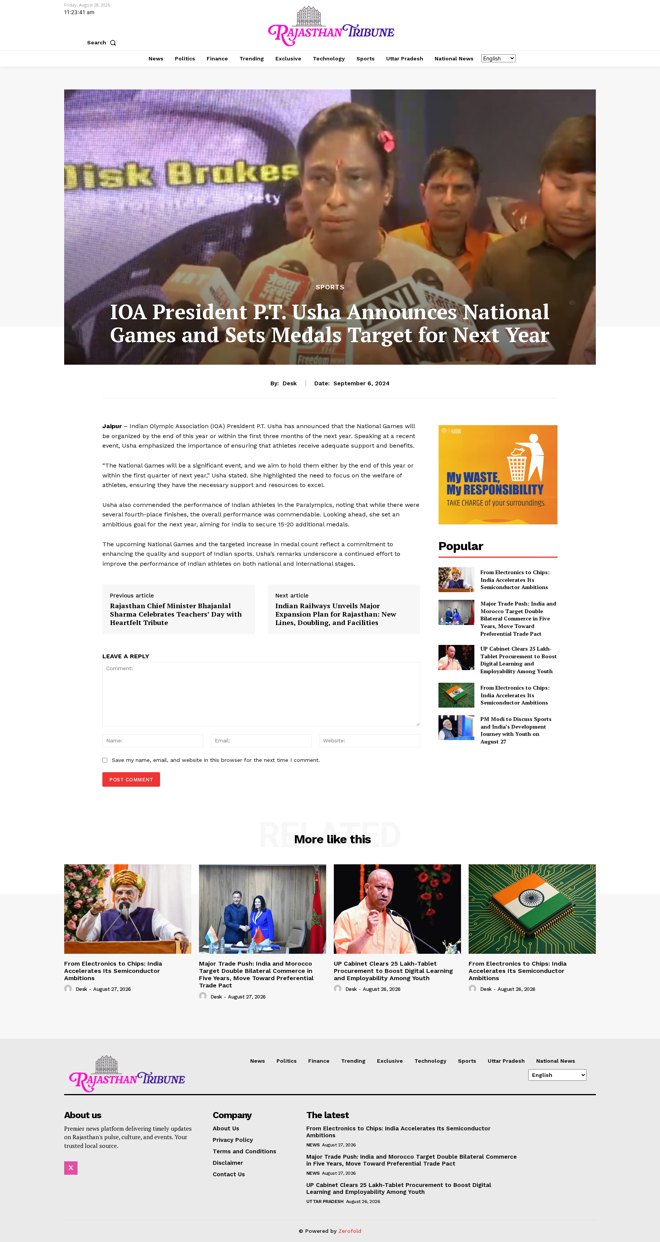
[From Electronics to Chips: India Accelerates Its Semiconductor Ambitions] (456, 579)
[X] (71, 1168)
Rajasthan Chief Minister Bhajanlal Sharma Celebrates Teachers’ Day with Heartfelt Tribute (176, 614)
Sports (330, 287)
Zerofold (349, 1231)
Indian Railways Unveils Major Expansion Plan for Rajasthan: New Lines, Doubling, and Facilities (335, 614)
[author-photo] (69, 989)
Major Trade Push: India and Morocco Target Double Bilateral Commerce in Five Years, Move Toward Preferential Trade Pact (518, 618)
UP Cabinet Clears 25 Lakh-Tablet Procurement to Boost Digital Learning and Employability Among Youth (518, 660)
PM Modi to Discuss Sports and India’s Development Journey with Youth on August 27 (516, 730)
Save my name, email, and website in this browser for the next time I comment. (216, 760)
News (313, 1145)
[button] (103, 42)
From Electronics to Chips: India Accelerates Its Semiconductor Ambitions (515, 579)
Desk (290, 383)
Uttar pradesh (325, 1201)
